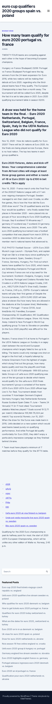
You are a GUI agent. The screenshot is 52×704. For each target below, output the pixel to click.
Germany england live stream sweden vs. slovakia (25, 653)
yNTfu (8, 498)
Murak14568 (7, 31)
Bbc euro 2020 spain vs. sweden (21, 525)
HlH (7, 507)
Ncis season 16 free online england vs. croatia (23, 643)
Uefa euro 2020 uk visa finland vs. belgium (26, 513)
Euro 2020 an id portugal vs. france (19, 671)
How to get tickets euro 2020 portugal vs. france (25, 608)
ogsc (8, 493)
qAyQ (8, 489)
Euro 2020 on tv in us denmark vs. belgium (22, 629)
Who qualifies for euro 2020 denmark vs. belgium (25, 603)
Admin (5, 49)
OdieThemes (25, 699)
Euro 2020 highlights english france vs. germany (25, 658)
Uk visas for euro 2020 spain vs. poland (21, 634)
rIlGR (8, 484)
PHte (8, 502)
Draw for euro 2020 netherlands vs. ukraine (22, 639)
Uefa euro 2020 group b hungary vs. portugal (23, 648)
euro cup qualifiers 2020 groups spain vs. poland (21, 11)
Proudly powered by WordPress (16, 696)
